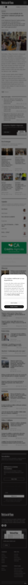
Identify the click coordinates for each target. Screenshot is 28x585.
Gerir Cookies (14, 302)
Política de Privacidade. (13, 295)
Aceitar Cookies (14, 306)
